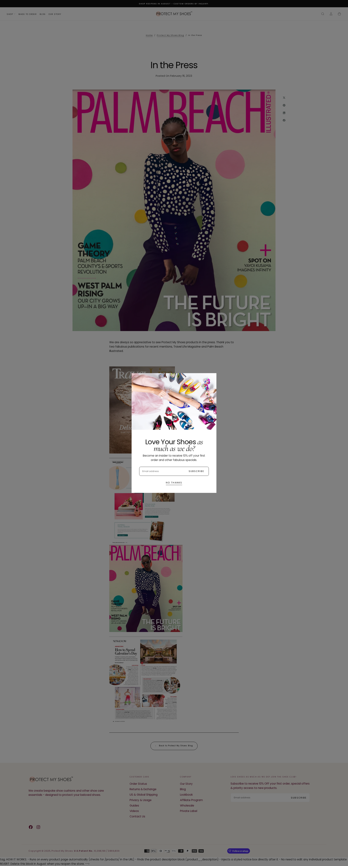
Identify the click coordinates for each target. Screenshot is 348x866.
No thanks (174, 482)
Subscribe (196, 471)
